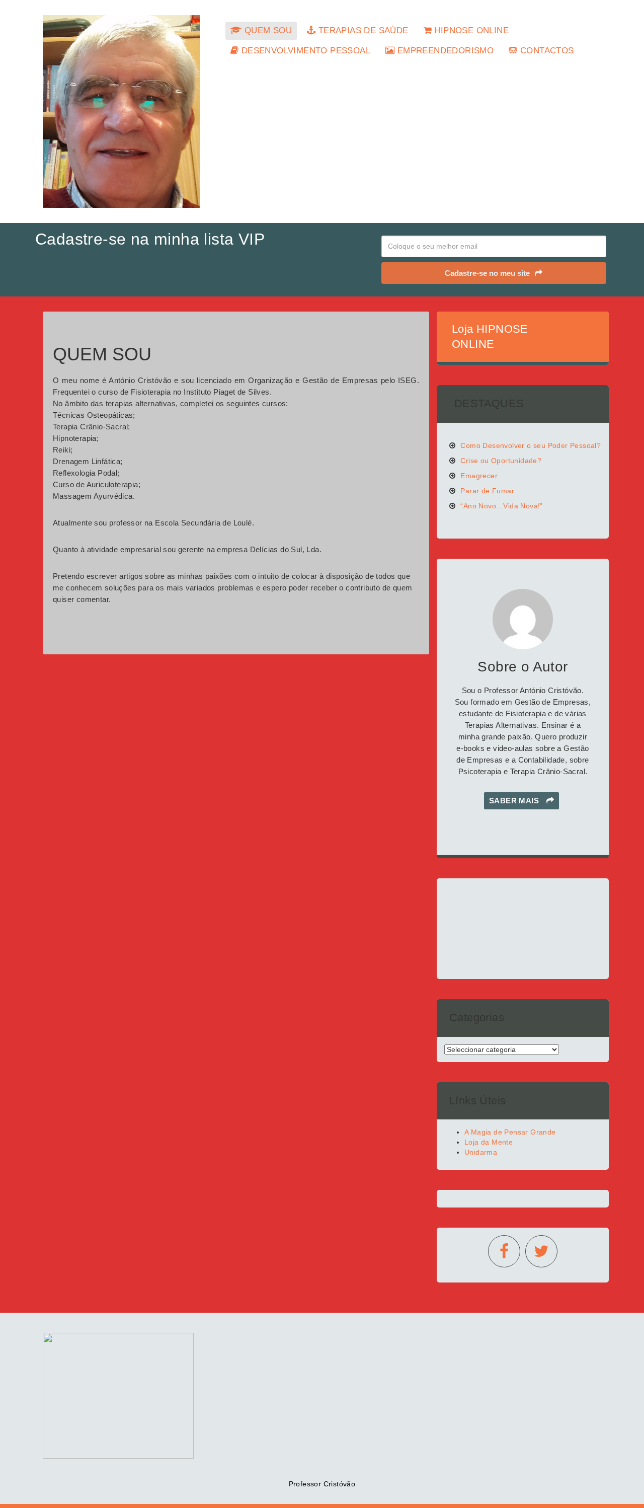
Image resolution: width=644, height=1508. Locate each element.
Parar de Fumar (487, 491)
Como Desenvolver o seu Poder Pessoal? (530, 445)
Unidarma (480, 1152)
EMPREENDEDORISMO (444, 50)
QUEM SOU (267, 30)
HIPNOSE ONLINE (470, 30)
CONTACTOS (546, 50)
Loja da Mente (488, 1142)
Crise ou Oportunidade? (500, 461)
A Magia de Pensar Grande (510, 1132)
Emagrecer (479, 476)
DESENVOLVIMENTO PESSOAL (304, 50)
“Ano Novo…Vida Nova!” (501, 506)
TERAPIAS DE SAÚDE (361, 30)
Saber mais (515, 800)
